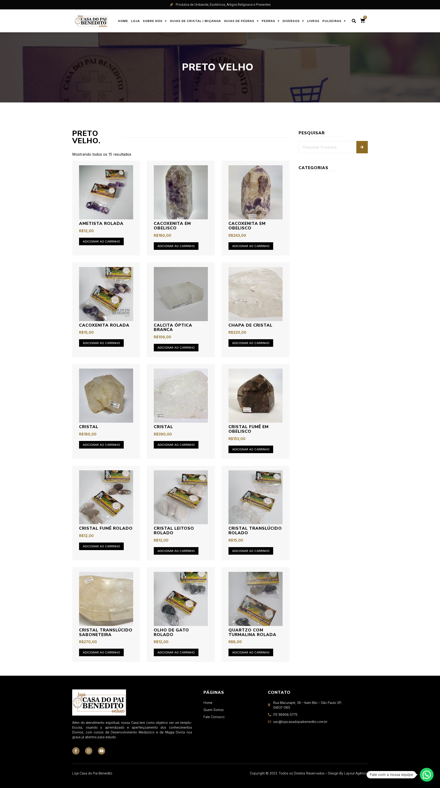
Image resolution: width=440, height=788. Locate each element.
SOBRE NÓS (152, 21)
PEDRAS (268, 21)
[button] (354, 21)
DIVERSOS (291, 21)
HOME (123, 21)
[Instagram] (88, 751)
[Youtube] (101, 751)
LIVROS (313, 21)
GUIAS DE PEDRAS (239, 21)
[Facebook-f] (76, 751)
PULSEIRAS (331, 21)
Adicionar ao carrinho (101, 241)
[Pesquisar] (362, 147)
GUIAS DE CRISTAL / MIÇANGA (195, 21)
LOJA (135, 21)
